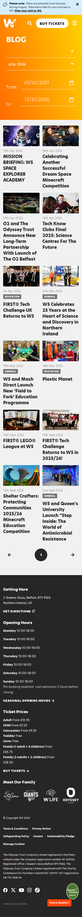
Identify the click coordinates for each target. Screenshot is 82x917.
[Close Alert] (77, 4)
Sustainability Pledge (60, 836)
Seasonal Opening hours (26, 701)
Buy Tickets (52, 23)
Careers (38, 836)
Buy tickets (14, 771)
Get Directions (17, 611)
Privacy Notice (41, 828)
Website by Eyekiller (15, 904)
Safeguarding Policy (16, 836)
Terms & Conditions (15, 828)
